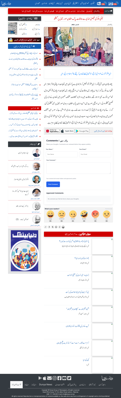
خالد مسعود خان (36, 172)
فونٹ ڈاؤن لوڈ (16, 384)
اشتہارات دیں (59, 384)
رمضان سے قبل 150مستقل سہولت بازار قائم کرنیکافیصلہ (24, 86)
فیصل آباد (22, 24)
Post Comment (53, 184)
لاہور (36, 24)
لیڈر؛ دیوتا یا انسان (23, 153)
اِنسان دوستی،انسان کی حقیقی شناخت (78, 275)
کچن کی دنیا (86, 360)
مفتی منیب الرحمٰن (35, 225)
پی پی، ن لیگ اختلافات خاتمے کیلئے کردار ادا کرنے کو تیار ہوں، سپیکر (23, 96)
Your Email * (83, 149)
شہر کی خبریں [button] (67, 3)
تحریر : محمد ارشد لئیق (84, 348)
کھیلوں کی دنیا (49, 11)
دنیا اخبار (107, 11)
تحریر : (87, 365)
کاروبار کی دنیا (26, 11)
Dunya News (45, 384)
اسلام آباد (35, 29)
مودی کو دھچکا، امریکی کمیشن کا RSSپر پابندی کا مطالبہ (24, 53)
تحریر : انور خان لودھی (84, 280)
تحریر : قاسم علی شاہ (84, 263)
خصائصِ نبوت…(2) (22, 219)
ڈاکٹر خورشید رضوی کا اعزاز (21, 179)
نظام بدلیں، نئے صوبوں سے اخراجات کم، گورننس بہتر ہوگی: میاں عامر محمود (23, 125)
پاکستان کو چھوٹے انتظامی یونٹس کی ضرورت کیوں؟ (74, 241)
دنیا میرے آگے (70, 11)
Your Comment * (51, 160)
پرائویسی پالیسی (71, 384)
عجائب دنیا (81, 11)
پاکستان (96, 11)
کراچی (36, 33)
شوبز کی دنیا (60, 11)
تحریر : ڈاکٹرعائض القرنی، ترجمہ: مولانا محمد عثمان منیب (76, 297)
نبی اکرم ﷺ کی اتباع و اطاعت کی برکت (77, 292)
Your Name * (49, 149)
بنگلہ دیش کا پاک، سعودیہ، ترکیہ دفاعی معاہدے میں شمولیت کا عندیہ (24, 136)
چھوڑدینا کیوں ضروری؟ (82, 258)
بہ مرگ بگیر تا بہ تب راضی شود (19, 166)
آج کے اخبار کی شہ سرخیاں (23, 46)
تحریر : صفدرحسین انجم (84, 314)
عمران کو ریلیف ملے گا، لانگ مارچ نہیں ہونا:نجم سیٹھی (23, 69)
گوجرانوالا (22, 29)
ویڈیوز (26, 384)
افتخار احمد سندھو (35, 199)
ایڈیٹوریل (89, 11)
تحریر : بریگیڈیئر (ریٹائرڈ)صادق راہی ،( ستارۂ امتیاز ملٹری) (75, 246)
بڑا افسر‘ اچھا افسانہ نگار (22, 206)
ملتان (23, 33)
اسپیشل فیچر (76, 3)
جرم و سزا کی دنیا (37, 11)
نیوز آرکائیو (92, 384)
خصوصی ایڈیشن (84, 3)
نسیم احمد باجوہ (36, 212)
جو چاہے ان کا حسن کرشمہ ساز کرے (20, 192)
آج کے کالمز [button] (59, 3)
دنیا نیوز (33, 384)
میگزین (93, 3)
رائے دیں (82, 384)
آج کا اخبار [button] (52, 3)
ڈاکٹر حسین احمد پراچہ (34, 185)
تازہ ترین (44, 3)
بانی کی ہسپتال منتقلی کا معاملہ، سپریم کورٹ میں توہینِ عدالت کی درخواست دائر (23, 113)
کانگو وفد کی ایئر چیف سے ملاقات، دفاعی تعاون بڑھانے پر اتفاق (23, 61)
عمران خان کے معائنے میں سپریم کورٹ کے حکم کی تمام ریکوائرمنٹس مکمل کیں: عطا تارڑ (23, 131)
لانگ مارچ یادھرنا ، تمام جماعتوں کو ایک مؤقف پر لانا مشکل (23, 76)
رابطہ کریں (102, 384)
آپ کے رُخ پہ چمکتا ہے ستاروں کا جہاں (77, 326)
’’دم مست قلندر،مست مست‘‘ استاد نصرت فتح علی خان (73, 343)
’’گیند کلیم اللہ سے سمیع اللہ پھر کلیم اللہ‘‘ (77, 309)
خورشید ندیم (37, 159)
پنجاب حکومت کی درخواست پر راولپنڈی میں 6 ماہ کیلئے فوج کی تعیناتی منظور (23, 119)
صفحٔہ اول (38, 3)
